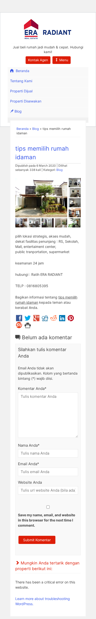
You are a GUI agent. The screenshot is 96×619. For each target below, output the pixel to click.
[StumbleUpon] (19, 326)
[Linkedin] (62, 319)
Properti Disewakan (25, 101)
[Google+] (36, 319)
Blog (18, 111)
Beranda (22, 71)
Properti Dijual (21, 91)
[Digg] (45, 319)
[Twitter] (28, 319)
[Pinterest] (71, 319)
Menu (63, 60)
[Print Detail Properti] (28, 326)
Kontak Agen (38, 60)
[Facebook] (19, 319)
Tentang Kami (21, 81)
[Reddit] (53, 319)
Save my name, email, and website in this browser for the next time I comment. (46, 520)
